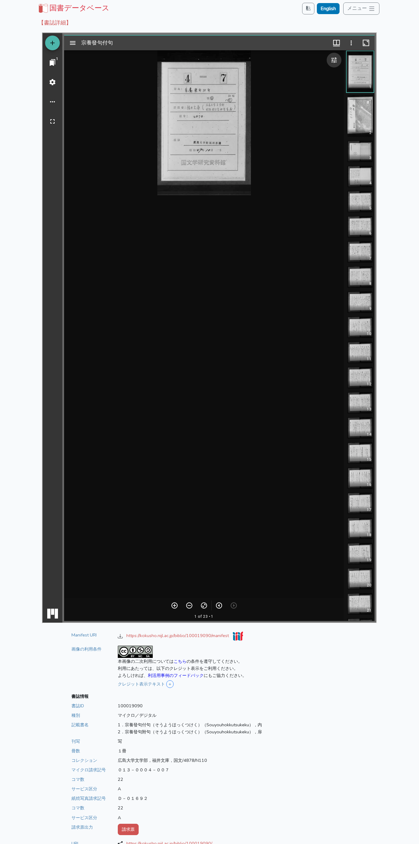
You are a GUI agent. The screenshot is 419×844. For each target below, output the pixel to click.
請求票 (128, 829)
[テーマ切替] (308, 8)
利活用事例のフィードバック (176, 675)
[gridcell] (73, 8)
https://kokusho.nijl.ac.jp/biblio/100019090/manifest (178, 635)
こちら (180, 661)
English (328, 8)
